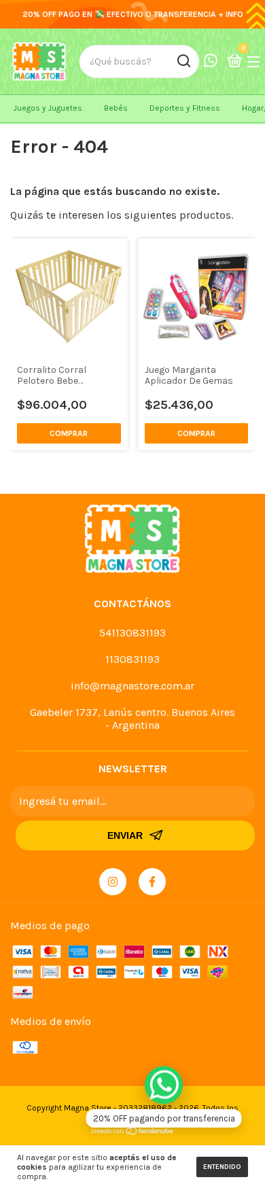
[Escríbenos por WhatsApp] (164, 1085)
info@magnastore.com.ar (132, 685)
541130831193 (132, 632)
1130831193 (132, 659)
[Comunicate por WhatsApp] (210, 62)
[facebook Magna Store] (152, 881)
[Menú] (256, 61)
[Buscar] (183, 61)
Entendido (222, 1167)
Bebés (116, 108)
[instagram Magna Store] (112, 881)
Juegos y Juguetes (48, 108)
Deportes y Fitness (184, 108)
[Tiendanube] (132, 1132)
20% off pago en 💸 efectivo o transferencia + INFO (132, 14)
